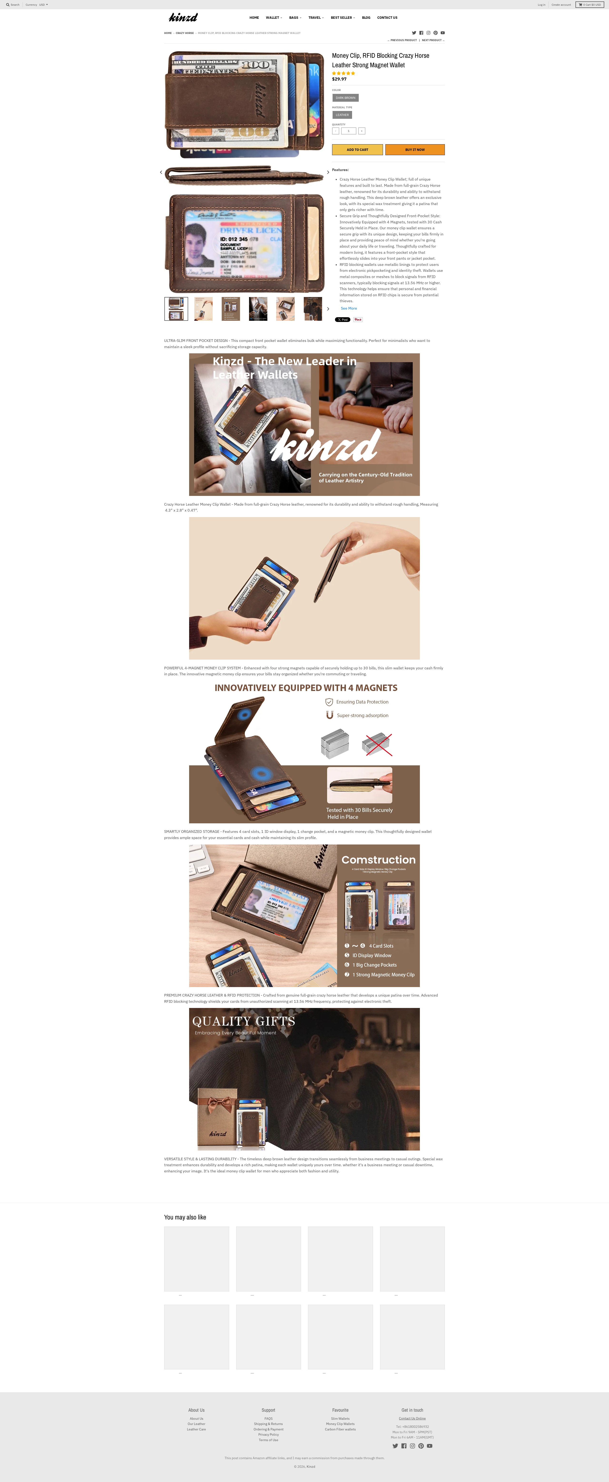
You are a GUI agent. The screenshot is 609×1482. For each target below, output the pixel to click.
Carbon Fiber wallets (340, 1429)
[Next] (328, 172)
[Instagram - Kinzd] (428, 33)
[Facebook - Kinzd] (421, 33)
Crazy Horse (185, 33)
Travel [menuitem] (315, 17)
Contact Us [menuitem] (387, 17)
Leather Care (196, 1429)
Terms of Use (268, 1440)
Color (336, 90)
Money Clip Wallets (340, 1424)
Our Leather (196, 1424)
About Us (196, 1418)
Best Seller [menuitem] (341, 17)
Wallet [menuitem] (272, 17)
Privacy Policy (268, 1434)
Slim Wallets (340, 1418)
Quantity (338, 124)
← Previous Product (402, 40)
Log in (541, 4)
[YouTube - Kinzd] (443, 33)
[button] (344, 73)
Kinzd (311, 1466)
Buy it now (415, 150)
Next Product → (433, 40)
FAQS (269, 1418)
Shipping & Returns (268, 1424)
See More (349, 308)
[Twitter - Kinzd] (414, 33)
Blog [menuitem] (366, 17)
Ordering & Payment (269, 1429)
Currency (31, 4)
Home (168, 33)
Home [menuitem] (254, 17)
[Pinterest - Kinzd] (435, 33)
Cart (592, 4)
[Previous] (161, 172)
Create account (561, 4)
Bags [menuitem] (293, 17)
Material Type (342, 107)
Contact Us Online (412, 1418)
